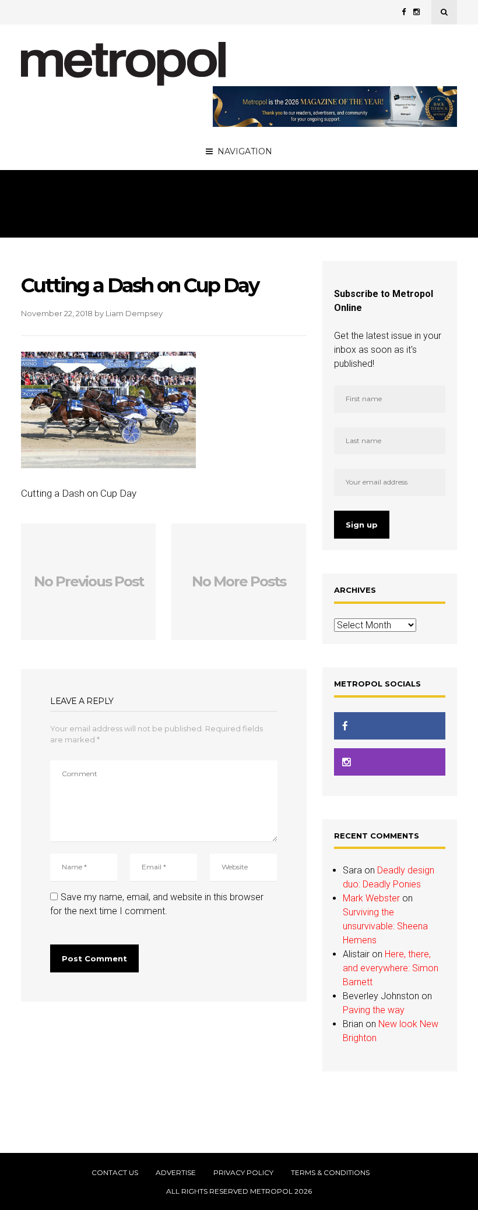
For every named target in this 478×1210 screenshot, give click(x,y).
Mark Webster (371, 898)
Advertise (176, 1172)
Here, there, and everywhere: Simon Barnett (390, 968)
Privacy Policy (243, 1172)
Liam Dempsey (134, 313)
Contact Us (115, 1172)
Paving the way (374, 1010)
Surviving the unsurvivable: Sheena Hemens (385, 926)
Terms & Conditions (330, 1172)
